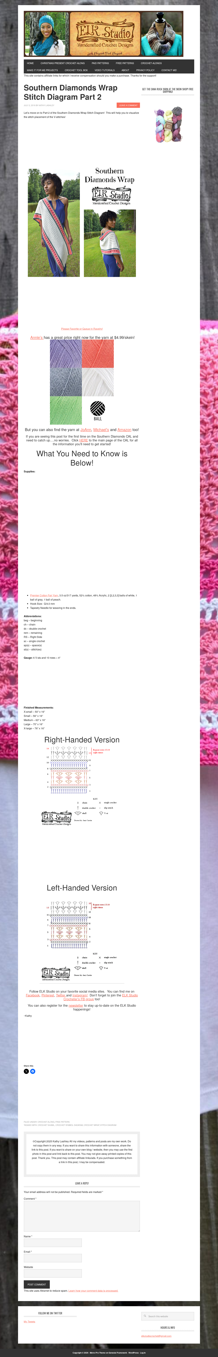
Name (28, 1236)
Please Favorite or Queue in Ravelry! (82, 329)
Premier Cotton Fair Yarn (44, 595)
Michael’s (101, 429)
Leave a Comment (128, 105)
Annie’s (37, 337)
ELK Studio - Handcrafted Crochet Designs (109, 34)
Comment (30, 1198)
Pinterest (47, 995)
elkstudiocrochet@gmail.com (156, 1336)
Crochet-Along (46, 1121)
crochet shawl (46, 1125)
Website (28, 1267)
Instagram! (80, 995)
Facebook (33, 995)
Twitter (61, 995)
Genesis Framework (118, 1352)
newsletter (76, 1005)
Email (28, 1251)
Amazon (124, 429)
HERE (83, 440)
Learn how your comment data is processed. (93, 1290)
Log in (143, 1352)
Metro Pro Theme (97, 1352)
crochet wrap (91, 1125)
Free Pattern (62, 1121)
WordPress (133, 1352)
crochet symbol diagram (69, 1125)
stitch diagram (108, 1125)
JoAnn (85, 429)
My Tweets (29, 1321)
